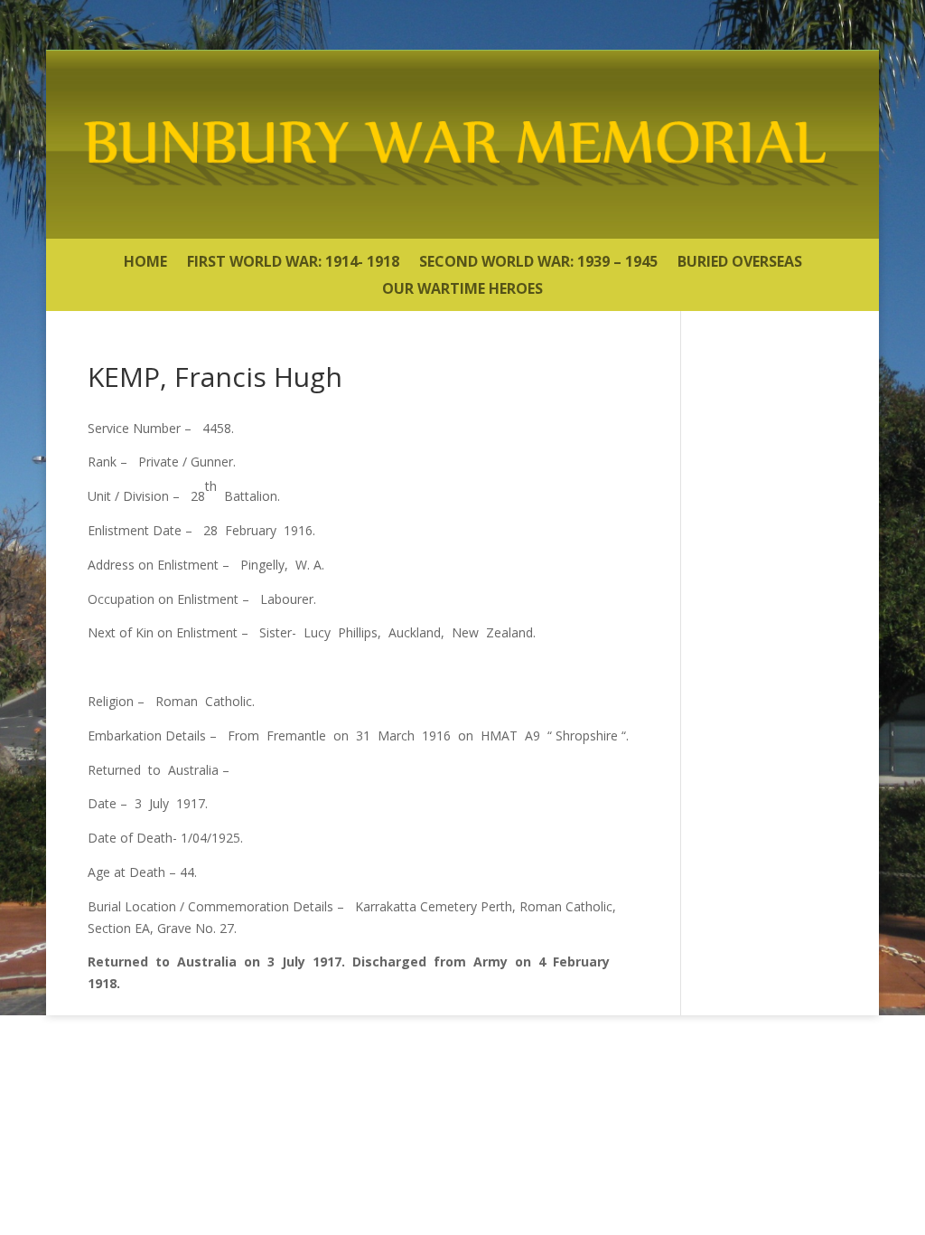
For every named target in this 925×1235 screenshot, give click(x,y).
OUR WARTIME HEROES (462, 290)
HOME (145, 263)
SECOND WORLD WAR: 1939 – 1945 (538, 263)
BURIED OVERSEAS (739, 263)
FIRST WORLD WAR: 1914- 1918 (293, 263)
